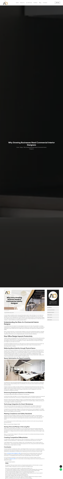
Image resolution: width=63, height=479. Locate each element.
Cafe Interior (49, 319)
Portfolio (35, 2)
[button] (57, 3)
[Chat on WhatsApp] (61, 469)
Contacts (45, 2)
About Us (22, 2)
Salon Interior (49, 317)
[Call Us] (61, 466)
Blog (40, 2)
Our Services (29, 2)
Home (17, 2)
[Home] (9, 3)
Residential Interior (50, 312)
